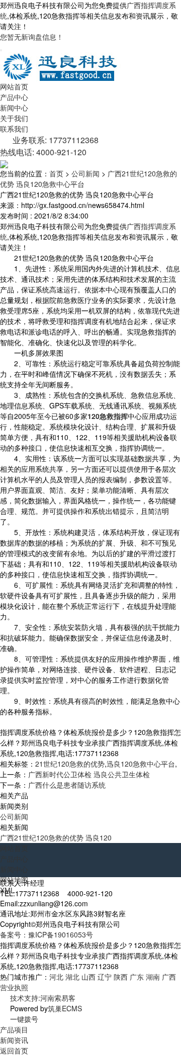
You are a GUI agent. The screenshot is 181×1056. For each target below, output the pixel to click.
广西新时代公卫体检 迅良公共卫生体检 (89, 774)
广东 (137, 977)
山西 (88, 977)
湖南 (153, 977)
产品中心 (14, 97)
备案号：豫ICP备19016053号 (46, 934)
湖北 (72, 977)
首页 (56, 173)
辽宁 (105, 977)
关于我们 (14, 118)
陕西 (121, 977)
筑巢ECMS (65, 1008)
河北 (56, 977)
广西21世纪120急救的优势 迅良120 (56, 837)
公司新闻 (85, 173)
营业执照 (14, 987)
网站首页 (14, 86)
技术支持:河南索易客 (42, 998)
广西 (169, 977)
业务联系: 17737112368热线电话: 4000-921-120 (49, 146)
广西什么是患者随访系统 (67, 785)
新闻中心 (14, 107)
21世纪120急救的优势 (70, 764)
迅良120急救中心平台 (141, 764)
